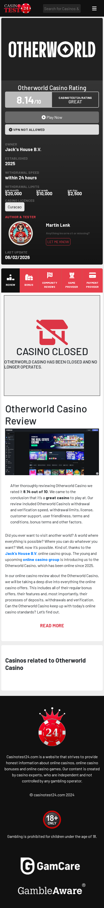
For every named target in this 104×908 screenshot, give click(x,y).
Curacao (15, 206)
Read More (52, 625)
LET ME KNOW (58, 242)
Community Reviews (49, 284)
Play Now (54, 117)
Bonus (28, 284)
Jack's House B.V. (23, 149)
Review (10, 284)
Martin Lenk (58, 225)
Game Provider (71, 284)
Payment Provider (92, 284)
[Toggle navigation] (94, 8)
